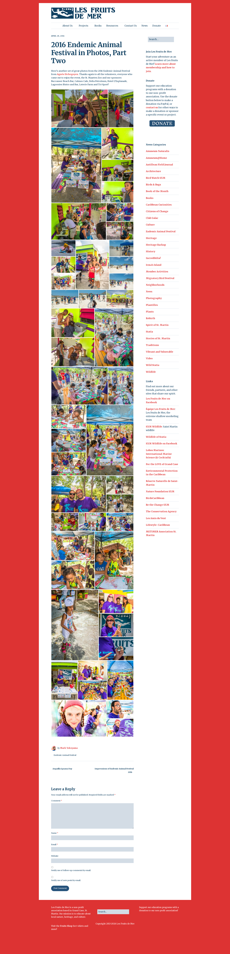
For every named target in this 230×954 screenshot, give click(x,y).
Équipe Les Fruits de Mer (160, 409)
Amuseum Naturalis (157, 151)
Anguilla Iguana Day (62, 769)
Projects (83, 25)
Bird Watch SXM (155, 177)
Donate (156, 25)
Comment (56, 800)
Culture (150, 224)
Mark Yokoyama (69, 748)
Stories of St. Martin (158, 338)
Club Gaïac (152, 218)
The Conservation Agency (161, 511)
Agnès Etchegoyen (67, 74)
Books (98, 25)
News (144, 25)
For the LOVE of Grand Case (162, 464)
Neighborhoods (155, 284)
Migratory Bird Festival (160, 278)
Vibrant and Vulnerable (159, 351)
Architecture (153, 171)
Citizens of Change (157, 211)
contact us (152, 107)
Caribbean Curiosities (159, 204)
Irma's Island (153, 264)
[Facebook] (153, 945)
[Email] (171, 945)
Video (149, 358)
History (150, 251)
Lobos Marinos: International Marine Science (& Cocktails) (159, 454)
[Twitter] (157, 945)
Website (54, 856)
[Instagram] (160, 945)
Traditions (152, 345)
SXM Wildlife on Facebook (161, 443)
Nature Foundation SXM (160, 491)
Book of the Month (157, 191)
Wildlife (151, 371)
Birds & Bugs (153, 184)
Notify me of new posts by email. (66, 880)
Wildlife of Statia (156, 436)
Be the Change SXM (157, 504)
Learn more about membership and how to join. (161, 67)
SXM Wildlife (154, 426)
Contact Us (130, 25)
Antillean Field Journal (159, 164)
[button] (79, 108)
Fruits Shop (66, 926)
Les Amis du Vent (156, 518)
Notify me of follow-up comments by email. (71, 870)
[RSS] (177, 945)
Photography (154, 298)
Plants (150, 311)
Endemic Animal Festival (65, 755)
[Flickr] (164, 945)
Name (54, 833)
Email (54, 844)
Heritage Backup (156, 244)
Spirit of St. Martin (157, 325)
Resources (112, 25)
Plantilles (152, 305)
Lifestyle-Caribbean (158, 524)
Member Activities (157, 271)
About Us (67, 25)
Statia (149, 331)
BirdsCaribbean (155, 498)
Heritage (151, 238)
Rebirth (150, 318)
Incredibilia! (153, 258)
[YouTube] (167, 945)
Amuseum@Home (156, 158)
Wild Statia (152, 365)
